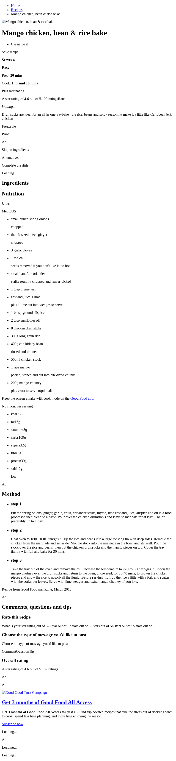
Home (15, 6)
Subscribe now (12, 724)
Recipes (16, 10)
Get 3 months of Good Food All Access (47, 702)
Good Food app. (82, 398)
